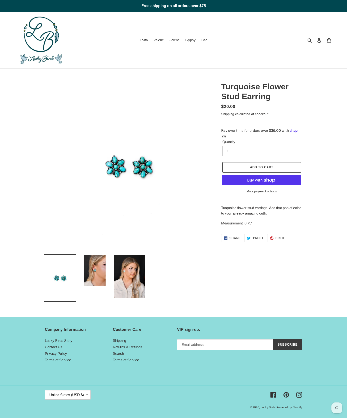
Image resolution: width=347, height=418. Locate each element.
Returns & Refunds (127, 347)
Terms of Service (58, 360)
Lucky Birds (268, 407)
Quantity (228, 142)
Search (118, 354)
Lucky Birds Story (58, 341)
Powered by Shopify (289, 407)
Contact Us (53, 347)
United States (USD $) (66, 395)
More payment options (261, 191)
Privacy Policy (56, 354)
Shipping (227, 114)
